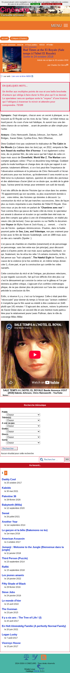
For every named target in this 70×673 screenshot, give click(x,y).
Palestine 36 (9, 496)
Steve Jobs (8, 592)
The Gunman (9, 609)
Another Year (10, 521)
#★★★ (20, 45)
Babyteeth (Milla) (12, 504)
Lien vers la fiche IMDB (21, 76)
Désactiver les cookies (51, 4)
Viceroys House (11, 643)
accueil (4, 38)
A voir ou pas (8, 423)
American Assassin (13, 538)
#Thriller (50, 45)
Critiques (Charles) (19, 38)
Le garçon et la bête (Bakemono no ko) (25, 530)
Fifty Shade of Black (14, 583)
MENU (56, 25)
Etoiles (5, 429)
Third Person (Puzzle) (15, 558)
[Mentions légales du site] (26, 659)
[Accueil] (35, 16)
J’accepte (35, 4)
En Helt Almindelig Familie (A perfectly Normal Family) (34, 626)
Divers (5, 434)
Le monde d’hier (11, 600)
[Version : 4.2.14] (41, 669)
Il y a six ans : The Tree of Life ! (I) (21, 617)
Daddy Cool (9, 479)
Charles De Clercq (58, 65)
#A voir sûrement (8, 45)
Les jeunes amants (13, 575)
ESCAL (37, 671)
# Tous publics (31, 45)
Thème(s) (6, 417)
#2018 (42, 45)
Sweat (5, 513)
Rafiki (5, 566)
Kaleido (6, 487)
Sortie (5, 440)
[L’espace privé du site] (35, 659)
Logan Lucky (9, 634)
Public (5, 412)
